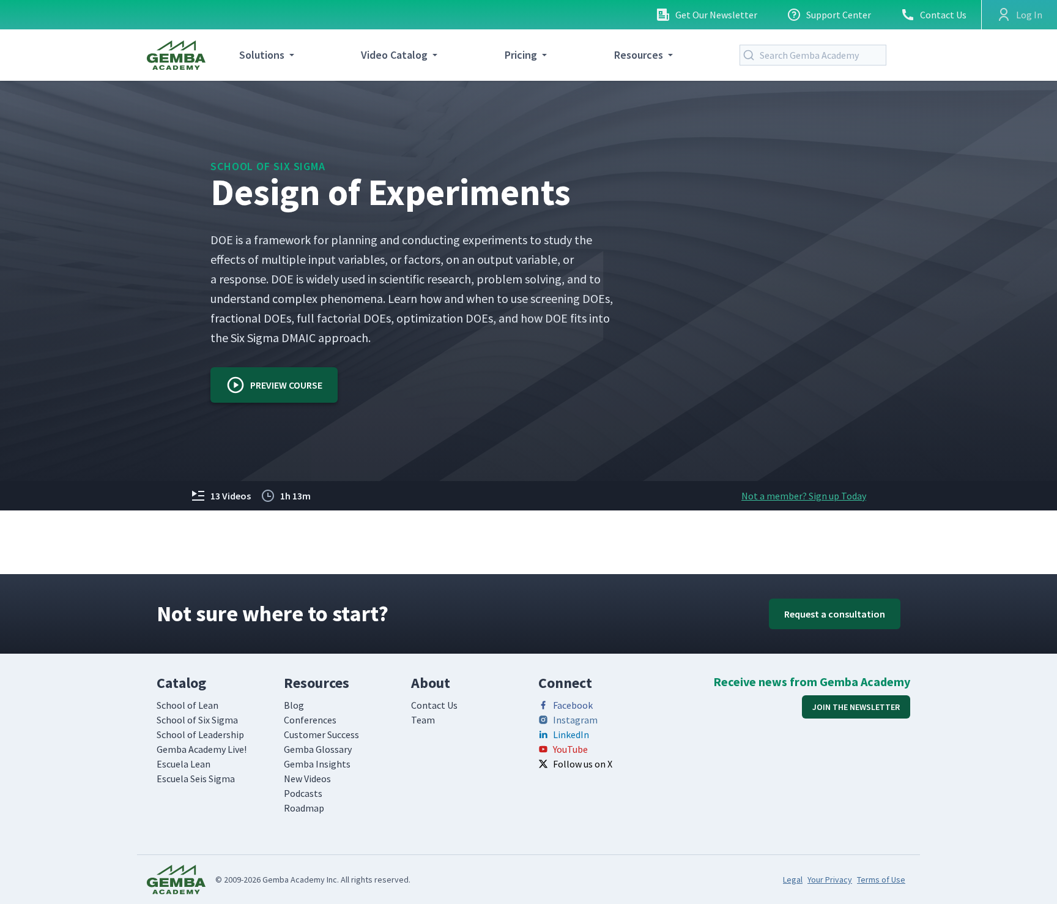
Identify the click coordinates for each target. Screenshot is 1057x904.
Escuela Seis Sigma (196, 778)
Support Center (838, 15)
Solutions (261, 55)
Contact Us (943, 15)
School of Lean (187, 705)
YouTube (570, 749)
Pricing (521, 55)
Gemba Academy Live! (202, 749)
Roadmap (304, 808)
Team (423, 720)
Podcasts (303, 793)
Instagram (575, 720)
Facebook (573, 705)
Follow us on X (582, 764)
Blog (294, 705)
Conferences (310, 720)
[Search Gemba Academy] (751, 55)
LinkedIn (571, 734)
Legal (793, 879)
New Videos (307, 778)
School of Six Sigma (267, 166)
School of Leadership (200, 734)
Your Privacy (829, 879)
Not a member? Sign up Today (803, 496)
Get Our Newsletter (716, 15)
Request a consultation (834, 614)
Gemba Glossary (318, 749)
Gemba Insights (317, 764)
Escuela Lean (183, 764)
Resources (638, 55)
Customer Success (321, 734)
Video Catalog (394, 55)
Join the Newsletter (856, 706)
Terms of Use (881, 879)
